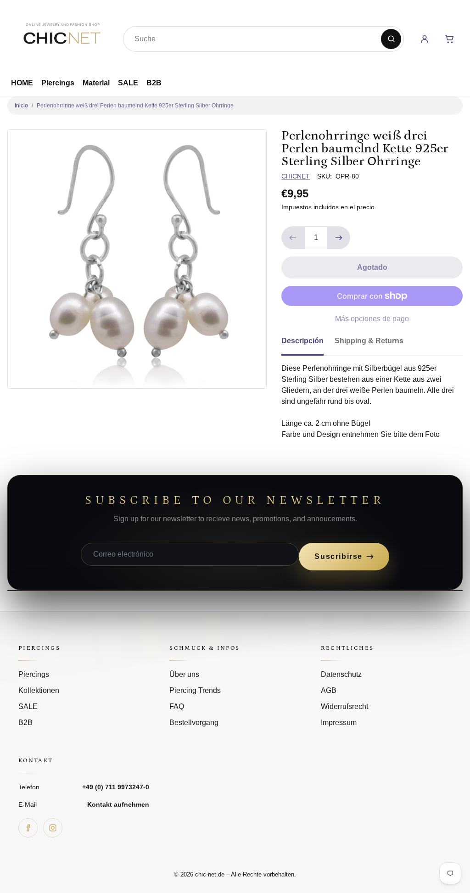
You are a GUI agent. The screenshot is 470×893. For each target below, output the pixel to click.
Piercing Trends (195, 690)
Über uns (184, 674)
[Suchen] (391, 39)
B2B (154, 83)
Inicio (21, 105)
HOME (22, 83)
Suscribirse (338, 556)
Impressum (339, 722)
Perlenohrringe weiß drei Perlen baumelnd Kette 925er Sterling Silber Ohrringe (135, 105)
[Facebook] (28, 827)
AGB (328, 690)
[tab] (308, 344)
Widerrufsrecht (344, 706)
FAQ (176, 706)
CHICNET (295, 176)
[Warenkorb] (449, 39)
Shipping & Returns (369, 341)
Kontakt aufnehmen (118, 804)
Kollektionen (38, 690)
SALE (128, 83)
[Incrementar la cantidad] (338, 237)
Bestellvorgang (193, 722)
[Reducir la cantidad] (292, 237)
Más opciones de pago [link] (372, 319)
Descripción (302, 341)
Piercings (57, 83)
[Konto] (424, 39)
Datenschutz (341, 674)
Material (96, 83)
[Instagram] (52, 827)
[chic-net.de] (61, 37)
